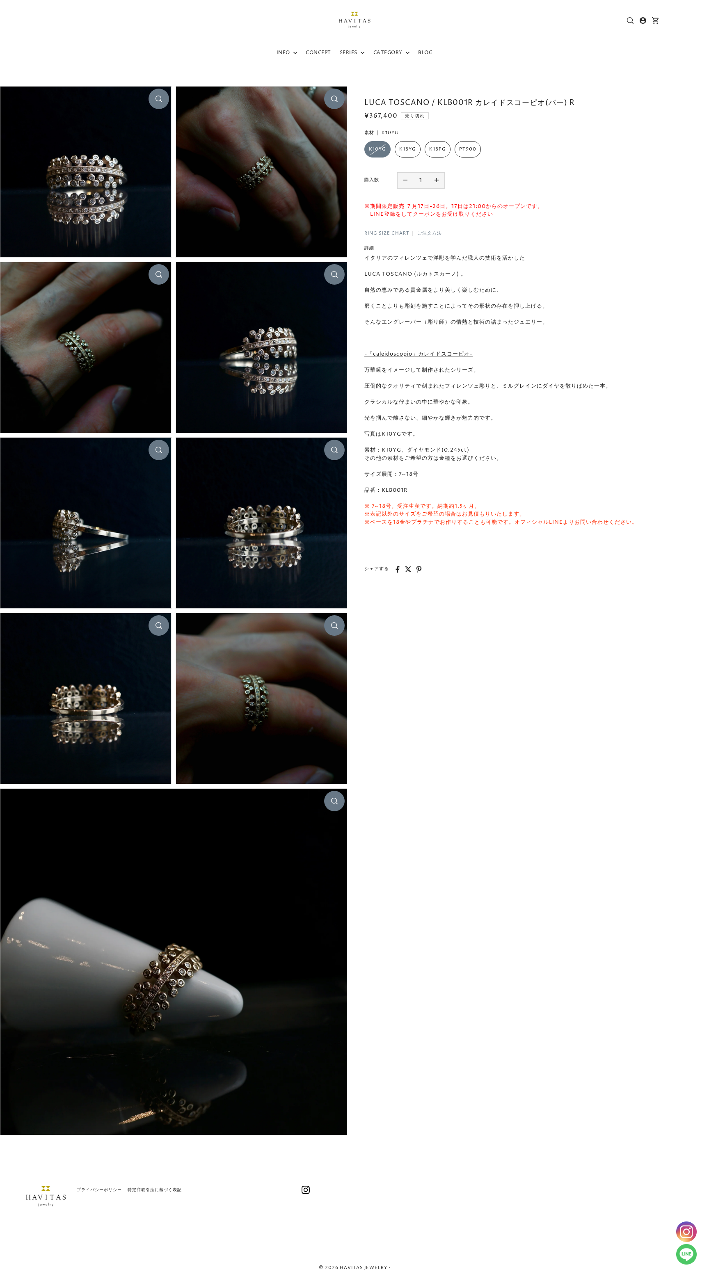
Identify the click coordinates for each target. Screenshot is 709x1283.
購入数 (371, 180)
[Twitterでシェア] (408, 569)
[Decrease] (405, 180)
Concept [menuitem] (318, 52)
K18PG (437, 149)
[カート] (656, 20)
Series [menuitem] (349, 52)
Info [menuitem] (284, 52)
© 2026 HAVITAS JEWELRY (353, 1268)
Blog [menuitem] (425, 52)
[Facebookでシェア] (397, 569)
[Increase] (436, 180)
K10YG (377, 149)
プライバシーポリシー (99, 1190)
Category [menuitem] (388, 52)
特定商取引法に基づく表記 (155, 1190)
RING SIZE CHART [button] (386, 233)
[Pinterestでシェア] (419, 569)
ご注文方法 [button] (429, 233)
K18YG (407, 149)
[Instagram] (306, 1190)
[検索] (630, 20)
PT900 (467, 149)
